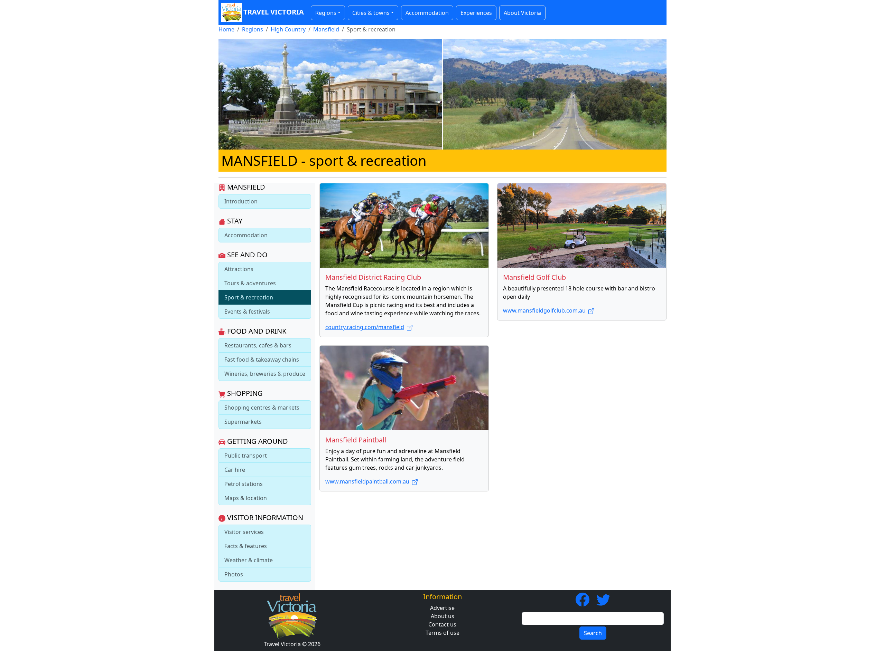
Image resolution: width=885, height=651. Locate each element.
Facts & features (245, 546)
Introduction (241, 201)
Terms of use (442, 632)
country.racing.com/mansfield (364, 327)
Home (226, 29)
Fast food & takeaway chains (261, 359)
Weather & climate (248, 560)
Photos (233, 574)
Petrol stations (243, 484)
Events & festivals (247, 311)
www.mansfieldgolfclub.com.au (544, 310)
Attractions (238, 269)
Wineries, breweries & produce (264, 373)
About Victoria (522, 13)
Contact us (442, 624)
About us (442, 616)
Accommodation (427, 13)
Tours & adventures (250, 283)
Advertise (442, 608)
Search (593, 633)
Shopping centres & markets (261, 407)
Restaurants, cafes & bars (257, 345)
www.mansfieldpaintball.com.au (367, 481)
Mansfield (326, 29)
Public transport (245, 455)
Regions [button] (325, 13)
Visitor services (244, 532)
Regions (252, 29)
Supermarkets (243, 421)
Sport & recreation (248, 297)
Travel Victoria (273, 12)
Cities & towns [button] (371, 13)
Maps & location (245, 498)
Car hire (234, 469)
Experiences (476, 13)
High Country (288, 29)
